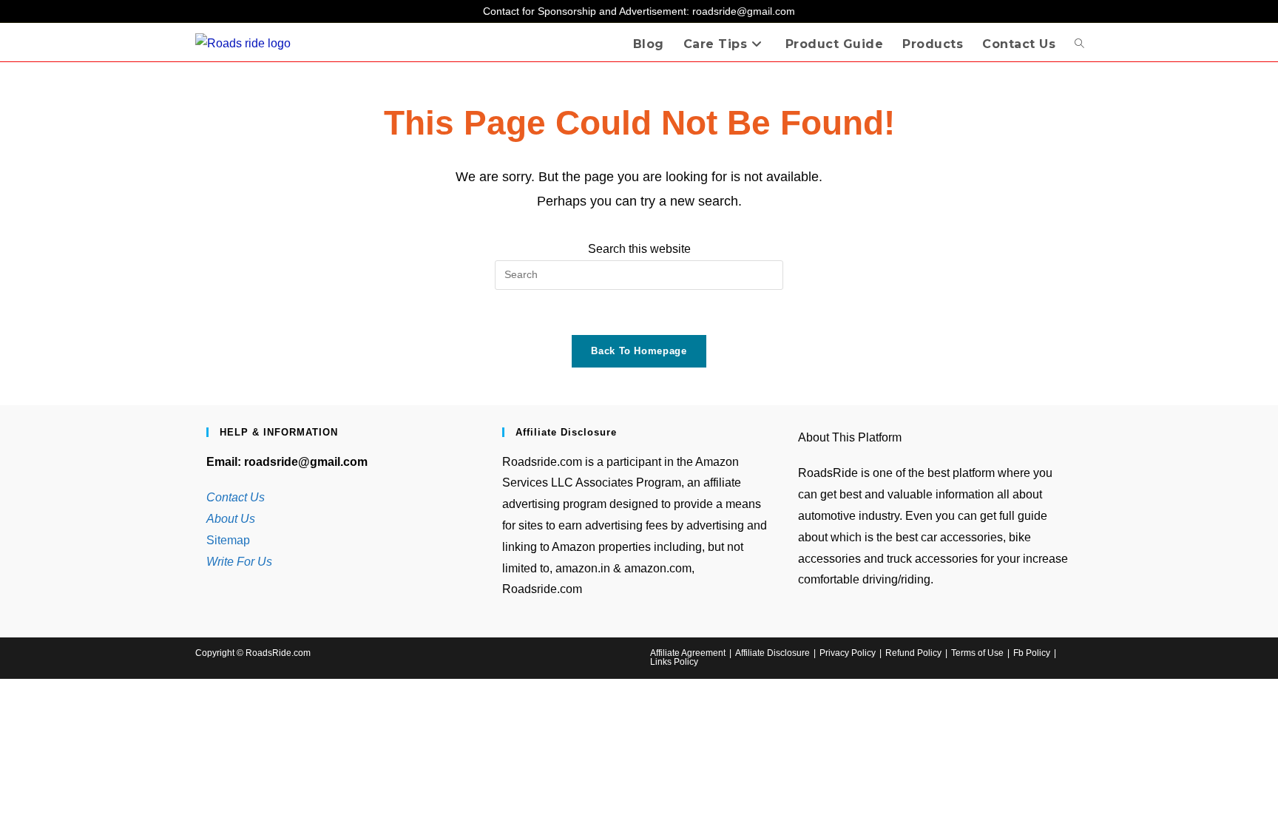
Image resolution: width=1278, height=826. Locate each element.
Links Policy (674, 662)
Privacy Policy (847, 653)
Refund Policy (913, 653)
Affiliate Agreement (688, 653)
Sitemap (228, 540)
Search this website (639, 249)
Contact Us (235, 497)
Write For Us (239, 561)
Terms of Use (977, 653)
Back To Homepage (638, 350)
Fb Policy (1031, 653)
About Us (230, 518)
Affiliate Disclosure (772, 653)
